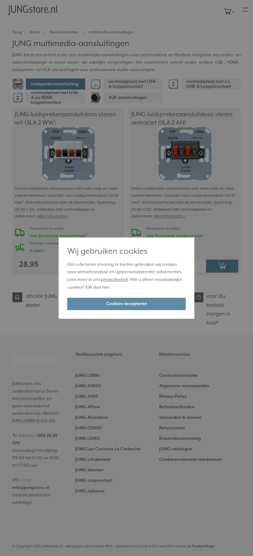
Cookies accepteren (126, 303)
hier (106, 287)
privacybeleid (114, 280)
